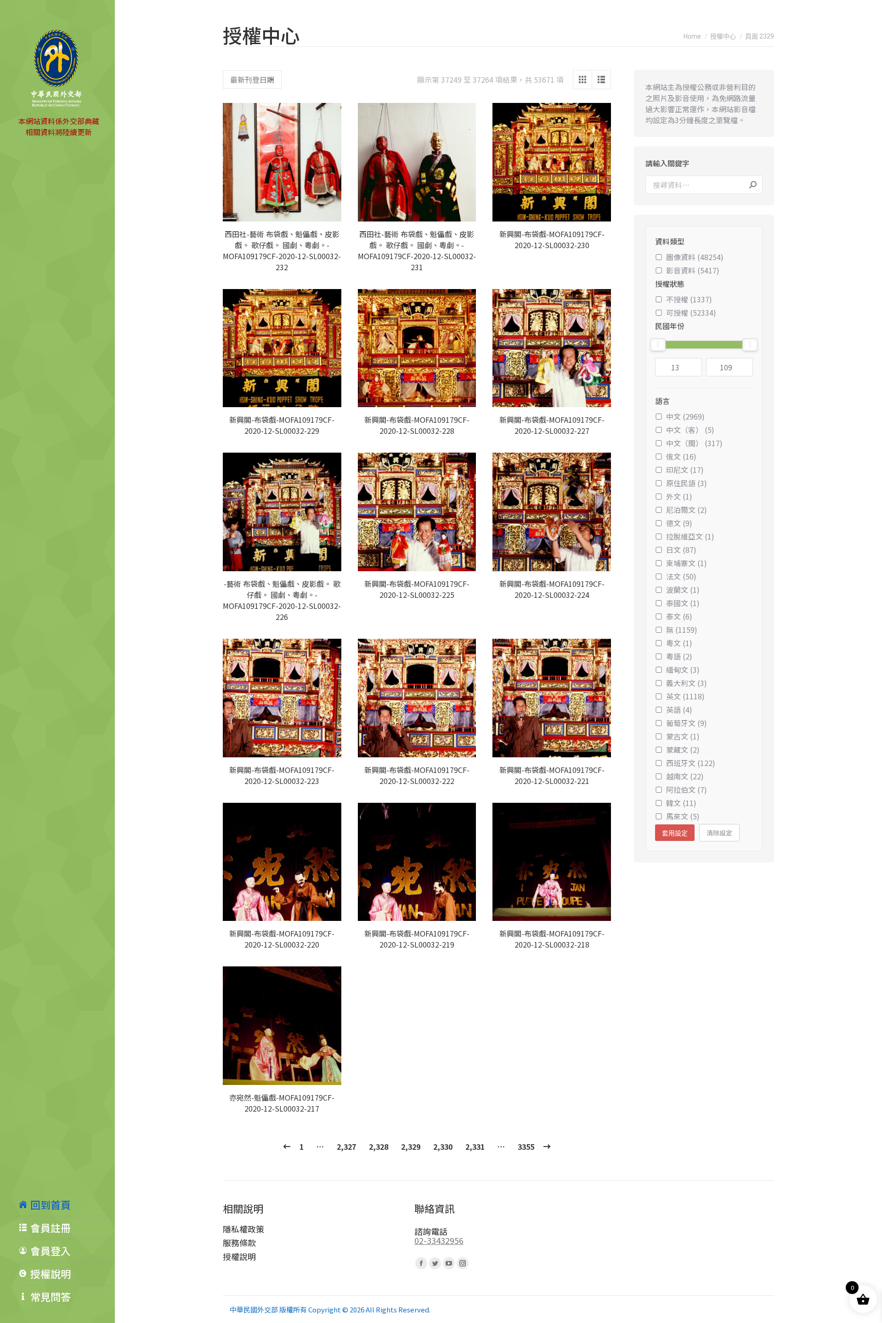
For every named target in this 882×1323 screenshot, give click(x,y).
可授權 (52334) (691, 312)
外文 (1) (679, 496)
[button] (329, 209)
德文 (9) (679, 522)
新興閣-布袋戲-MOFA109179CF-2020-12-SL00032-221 (552, 775)
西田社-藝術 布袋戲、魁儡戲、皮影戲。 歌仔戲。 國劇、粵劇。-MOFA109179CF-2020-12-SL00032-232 (282, 250)
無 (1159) (681, 629)
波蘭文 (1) (683, 589)
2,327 (346, 1146)
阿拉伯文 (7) (686, 789)
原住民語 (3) (686, 482)
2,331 (475, 1146)
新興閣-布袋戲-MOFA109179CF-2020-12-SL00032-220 (281, 939)
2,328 (378, 1146)
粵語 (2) (679, 656)
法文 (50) (681, 576)
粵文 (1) (679, 642)
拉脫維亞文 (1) (690, 536)
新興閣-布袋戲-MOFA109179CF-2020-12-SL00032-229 (281, 425)
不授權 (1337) (689, 299)
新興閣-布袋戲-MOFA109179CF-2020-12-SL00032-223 (281, 775)
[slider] (658, 344)
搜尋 (753, 185)
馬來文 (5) (683, 816)
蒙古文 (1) (683, 736)
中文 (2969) (685, 416)
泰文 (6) (679, 616)
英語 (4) (679, 709)
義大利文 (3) (686, 682)
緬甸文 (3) (683, 669)
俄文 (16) (681, 456)
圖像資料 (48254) (695, 256)
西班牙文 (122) (690, 762)
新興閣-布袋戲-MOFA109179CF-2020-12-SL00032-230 (552, 239)
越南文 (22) (685, 776)
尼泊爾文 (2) (686, 509)
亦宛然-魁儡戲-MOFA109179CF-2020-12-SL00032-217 (281, 1103)
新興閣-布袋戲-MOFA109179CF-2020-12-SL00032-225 (416, 589)
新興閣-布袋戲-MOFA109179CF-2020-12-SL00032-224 (552, 589)
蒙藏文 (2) (683, 749)
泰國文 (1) (683, 602)
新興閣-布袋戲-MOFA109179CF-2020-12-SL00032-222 (416, 775)
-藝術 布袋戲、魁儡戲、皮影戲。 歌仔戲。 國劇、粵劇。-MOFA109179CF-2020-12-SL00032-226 (282, 600)
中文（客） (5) (690, 429)
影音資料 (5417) (692, 270)
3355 (526, 1146)
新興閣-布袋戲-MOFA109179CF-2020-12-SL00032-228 (416, 425)
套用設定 (675, 833)
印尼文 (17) (685, 469)
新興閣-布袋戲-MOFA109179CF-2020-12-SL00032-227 (552, 425)
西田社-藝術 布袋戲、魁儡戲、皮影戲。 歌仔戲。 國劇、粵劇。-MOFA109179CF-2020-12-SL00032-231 (417, 250)
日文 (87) (681, 549)
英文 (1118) (685, 696)
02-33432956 (439, 1240)
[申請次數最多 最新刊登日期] (252, 79)
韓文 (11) (681, 802)
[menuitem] (66, 1204)
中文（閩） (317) (694, 443)
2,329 (410, 1146)
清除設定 (719, 832)
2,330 (442, 1146)
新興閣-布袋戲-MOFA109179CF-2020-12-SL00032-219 (416, 939)
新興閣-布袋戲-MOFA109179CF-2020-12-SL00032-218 (552, 939)
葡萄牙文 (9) (686, 722)
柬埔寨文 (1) (686, 562)
